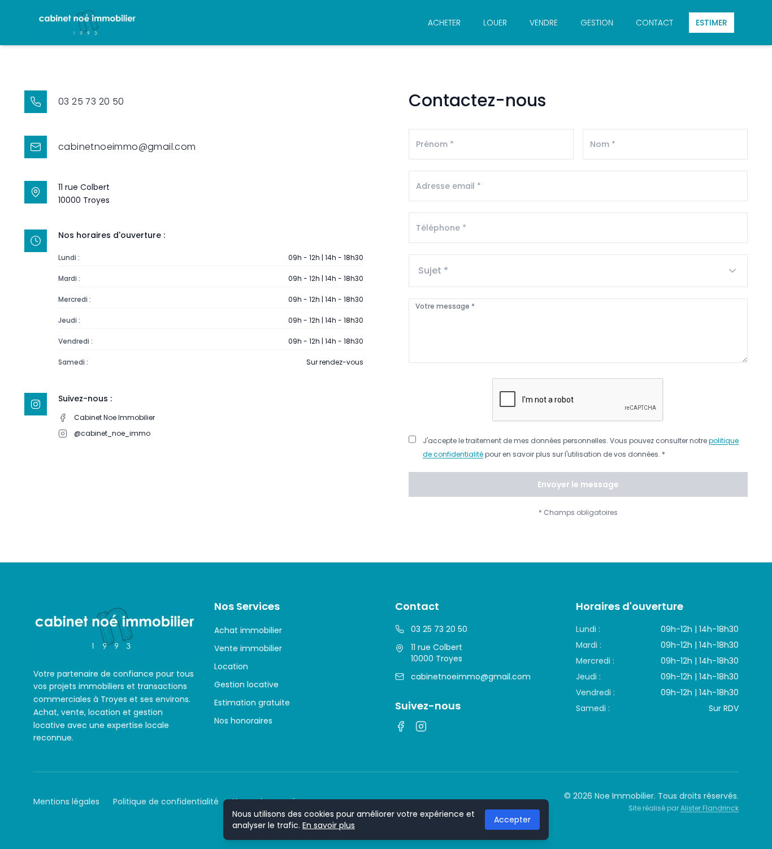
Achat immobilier (248, 630)
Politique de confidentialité (166, 801)
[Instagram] (421, 726)
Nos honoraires (243, 720)
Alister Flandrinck (709, 808)
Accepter (512, 819)
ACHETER (444, 22)
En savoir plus (328, 825)
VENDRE (544, 22)
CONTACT (654, 22)
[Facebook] (400, 726)
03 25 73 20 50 (439, 629)
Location (231, 666)
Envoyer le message (578, 484)
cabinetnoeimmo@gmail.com (471, 676)
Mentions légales (66, 801)
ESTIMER (711, 22)
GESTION (596, 22)
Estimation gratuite (252, 702)
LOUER (495, 22)
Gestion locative (246, 684)
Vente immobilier (248, 648)
